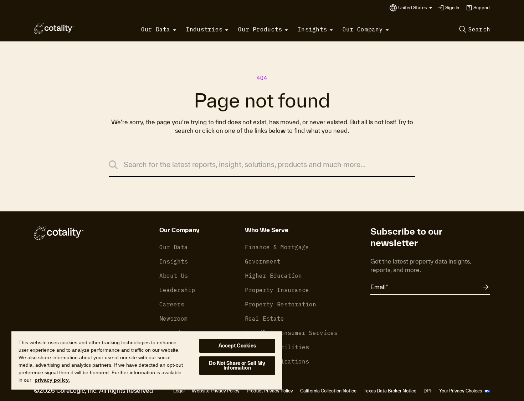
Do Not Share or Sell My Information (237, 365)
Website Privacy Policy (216, 391)
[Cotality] (54, 28)
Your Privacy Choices (461, 391)
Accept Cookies (237, 346)
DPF (427, 391)
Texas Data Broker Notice (390, 391)
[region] (146, 360)
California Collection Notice (328, 391)
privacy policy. (52, 380)
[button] (415, 7)
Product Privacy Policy (270, 391)
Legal (179, 391)
